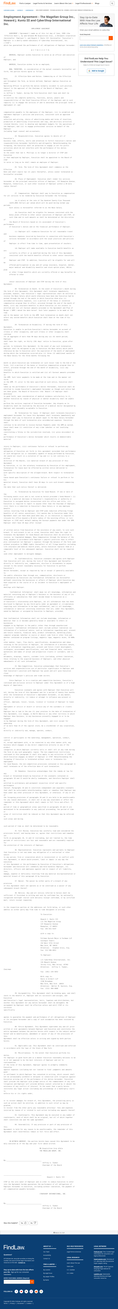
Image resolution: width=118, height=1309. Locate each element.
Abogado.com (98, 1266)
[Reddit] (36, 1291)
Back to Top (60, 1233)
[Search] (112, 3)
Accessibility (47, 1255)
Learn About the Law (73, 1263)
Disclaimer (20, 1303)
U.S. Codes (70, 1273)
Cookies (29, 1303)
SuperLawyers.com (100, 1259)
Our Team (46, 1252)
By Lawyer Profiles (48, 1276)
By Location (46, 1270)
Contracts (20, 10)
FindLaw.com (98, 1252)
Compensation (29, 10)
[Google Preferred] (41, 1291)
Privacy (12, 1303)
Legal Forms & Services (74, 1252)
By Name (46, 1280)
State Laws (70, 1266)
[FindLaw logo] (10, 3)
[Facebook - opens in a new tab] (16, 1291)
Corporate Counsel (9, 10)
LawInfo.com (98, 1274)
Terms (5, 1303)
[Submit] (111, 38)
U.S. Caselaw (71, 1270)
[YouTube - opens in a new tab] (21, 1291)
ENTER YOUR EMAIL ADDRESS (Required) (16, 1278)
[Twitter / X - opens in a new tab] (26, 1291)
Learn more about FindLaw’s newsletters (91, 45)
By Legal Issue (47, 1273)
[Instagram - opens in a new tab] (31, 1291)
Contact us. (21, 1262)
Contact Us (46, 1258)
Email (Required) (85, 34)
